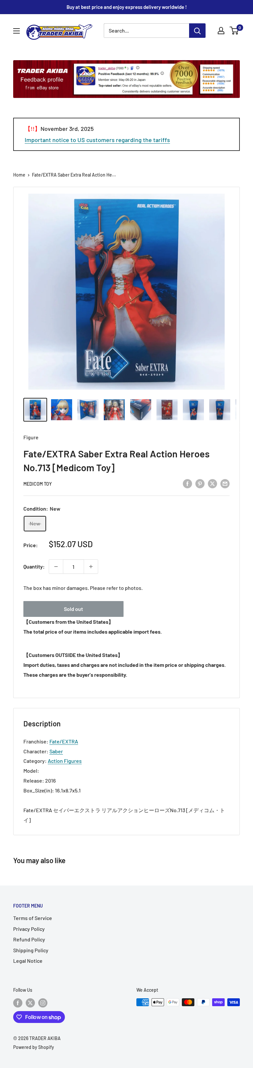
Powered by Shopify (33, 1047)
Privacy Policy (29, 929)
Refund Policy (29, 939)
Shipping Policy (30, 950)
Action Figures (65, 761)
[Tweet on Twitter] (212, 483)
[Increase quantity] (91, 566)
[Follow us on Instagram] (42, 1002)
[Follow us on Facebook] (17, 1002)
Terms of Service (32, 918)
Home (19, 175)
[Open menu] (16, 31)
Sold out (73, 609)
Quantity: (34, 566)
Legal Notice (27, 961)
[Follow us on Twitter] (30, 1002)
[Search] (197, 30)
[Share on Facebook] (187, 483)
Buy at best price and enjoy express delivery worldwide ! (127, 7)
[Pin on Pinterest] (200, 483)
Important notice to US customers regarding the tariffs (97, 139)
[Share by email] (225, 483)
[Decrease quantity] (56, 566)
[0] (234, 31)
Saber (56, 751)
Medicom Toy (37, 484)
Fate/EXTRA (63, 741)
